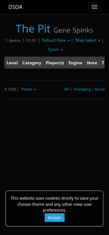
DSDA (15, 7)
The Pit (33, 28)
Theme (27, 89)
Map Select (86, 40)
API (67, 89)
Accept (54, 217)
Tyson (54, 49)
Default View (54, 40)
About (99, 89)
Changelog (82, 89)
